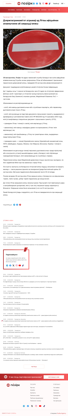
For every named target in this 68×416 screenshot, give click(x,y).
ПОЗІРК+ (32, 390)
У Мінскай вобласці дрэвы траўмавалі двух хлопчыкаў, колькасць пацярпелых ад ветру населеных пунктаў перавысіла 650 (33, 349)
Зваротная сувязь (9, 413)
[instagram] (43, 3)
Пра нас (32, 387)
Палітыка (19, 9)
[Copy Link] (20, 205)
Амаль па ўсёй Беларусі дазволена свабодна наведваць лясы (18, 332)
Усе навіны (11, 9)
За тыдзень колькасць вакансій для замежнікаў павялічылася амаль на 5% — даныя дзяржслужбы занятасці (30, 315)
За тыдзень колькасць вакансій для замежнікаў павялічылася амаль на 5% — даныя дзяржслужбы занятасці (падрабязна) (33, 321)
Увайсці (56, 3)
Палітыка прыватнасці (36, 398)
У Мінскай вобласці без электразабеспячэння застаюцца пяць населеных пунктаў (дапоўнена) (26, 239)
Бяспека (43, 9)
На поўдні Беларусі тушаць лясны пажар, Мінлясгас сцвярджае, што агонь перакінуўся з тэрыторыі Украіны (29, 281)
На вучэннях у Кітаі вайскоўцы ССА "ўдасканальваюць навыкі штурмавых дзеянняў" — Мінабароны (27, 287)
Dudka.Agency (61, 413)
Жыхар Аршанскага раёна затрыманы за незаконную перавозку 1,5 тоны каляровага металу (25, 244)
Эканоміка (27, 9)
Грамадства (36, 9)
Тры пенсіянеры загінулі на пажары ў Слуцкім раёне (16, 304)
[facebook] (37, 3)
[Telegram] (14, 205)
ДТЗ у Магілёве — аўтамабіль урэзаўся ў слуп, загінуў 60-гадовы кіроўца (21, 337)
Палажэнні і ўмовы (35, 400)
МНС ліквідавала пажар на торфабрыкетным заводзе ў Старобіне (19, 233)
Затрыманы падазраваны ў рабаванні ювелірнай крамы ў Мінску (19, 309)
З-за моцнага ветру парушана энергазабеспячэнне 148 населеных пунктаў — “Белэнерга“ (25, 360)
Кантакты (33, 393)
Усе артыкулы (52, 9)
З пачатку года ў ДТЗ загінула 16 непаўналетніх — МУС (16, 293)
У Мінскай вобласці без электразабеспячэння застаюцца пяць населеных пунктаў (23, 298)
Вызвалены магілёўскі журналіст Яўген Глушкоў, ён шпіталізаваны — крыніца (22, 343)
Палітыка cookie (34, 395)
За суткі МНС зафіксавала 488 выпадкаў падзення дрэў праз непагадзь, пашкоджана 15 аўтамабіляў (28, 326)
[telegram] (34, 3)
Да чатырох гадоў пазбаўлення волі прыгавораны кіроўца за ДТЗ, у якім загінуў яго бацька (25, 276)
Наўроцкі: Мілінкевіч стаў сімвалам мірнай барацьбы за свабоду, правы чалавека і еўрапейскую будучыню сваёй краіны (32, 354)
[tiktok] (49, 3)
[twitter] (40, 3)
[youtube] (46, 3)
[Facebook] (17, 205)
